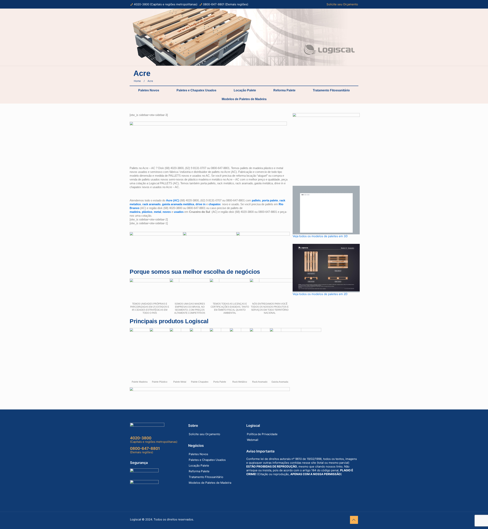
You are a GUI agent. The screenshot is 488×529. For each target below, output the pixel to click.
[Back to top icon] (354, 520)
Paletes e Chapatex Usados (196, 90)
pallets (256, 200)
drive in (200, 204)
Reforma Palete (284, 90)
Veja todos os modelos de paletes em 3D (320, 236)
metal (157, 211)
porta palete (270, 200)
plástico (147, 211)
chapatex (215, 204)
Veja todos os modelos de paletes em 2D (320, 294)
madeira (135, 211)
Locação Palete (245, 90)
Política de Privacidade (262, 434)
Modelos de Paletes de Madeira (244, 99)
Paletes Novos (148, 90)
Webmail (252, 440)
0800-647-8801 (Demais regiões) (225, 4)
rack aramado (151, 204)
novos (167, 211)
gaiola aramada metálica (178, 204)
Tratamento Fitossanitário (331, 90)
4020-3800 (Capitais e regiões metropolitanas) (165, 4)
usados (179, 211)
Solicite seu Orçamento (342, 4)
